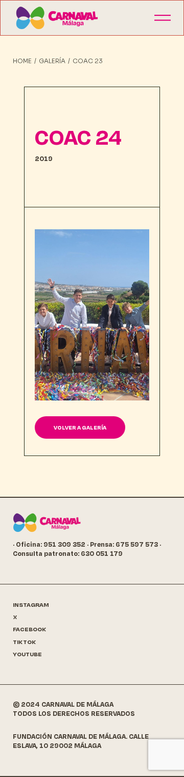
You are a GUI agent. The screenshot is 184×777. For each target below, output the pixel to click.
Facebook (30, 629)
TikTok (24, 642)
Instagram (31, 605)
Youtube (27, 654)
